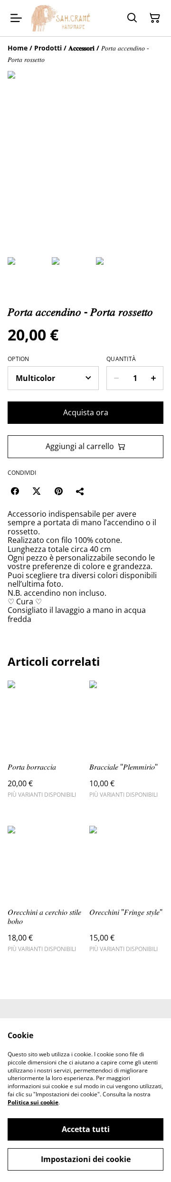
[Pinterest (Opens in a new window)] (58, 491)
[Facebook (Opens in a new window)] (15, 491)
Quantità (121, 359)
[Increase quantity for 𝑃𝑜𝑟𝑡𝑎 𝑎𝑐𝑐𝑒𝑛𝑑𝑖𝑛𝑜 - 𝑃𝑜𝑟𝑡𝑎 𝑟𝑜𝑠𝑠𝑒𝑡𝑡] (153, 378)
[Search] (132, 18)
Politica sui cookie (33, 1102)
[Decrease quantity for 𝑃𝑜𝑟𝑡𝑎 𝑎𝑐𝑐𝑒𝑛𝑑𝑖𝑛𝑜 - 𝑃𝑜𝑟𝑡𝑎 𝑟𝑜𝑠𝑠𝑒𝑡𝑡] (116, 378)
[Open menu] (16, 18)
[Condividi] (80, 491)
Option (18, 359)
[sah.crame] (61, 18)
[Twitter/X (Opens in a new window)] (36, 491)
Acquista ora (85, 412)
